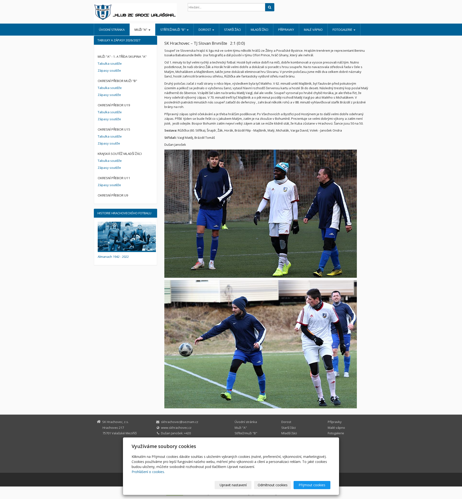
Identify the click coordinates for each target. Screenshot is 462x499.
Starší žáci (232, 29)
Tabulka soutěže (110, 63)
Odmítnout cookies (273, 485)
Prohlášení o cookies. (148, 471)
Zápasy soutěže (109, 70)
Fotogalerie (343, 29)
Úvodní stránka (112, 29)
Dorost (205, 29)
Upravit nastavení (233, 485)
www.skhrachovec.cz (176, 427)
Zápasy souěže (109, 143)
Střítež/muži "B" (173, 29)
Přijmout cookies (312, 485)
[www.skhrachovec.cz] (137, 12)
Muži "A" (141, 29)
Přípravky (286, 29)
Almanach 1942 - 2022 (113, 256)
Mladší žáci (259, 29)
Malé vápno (313, 29)
